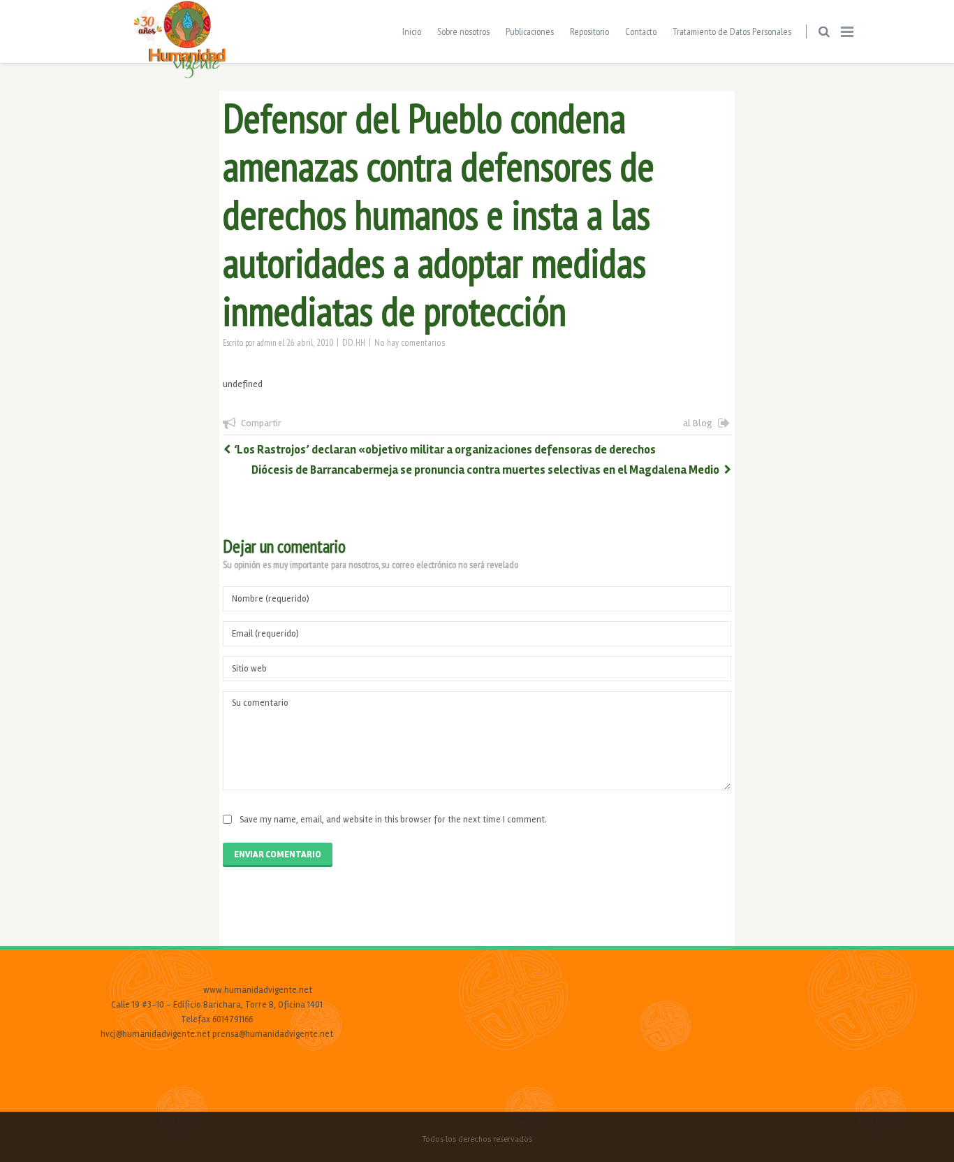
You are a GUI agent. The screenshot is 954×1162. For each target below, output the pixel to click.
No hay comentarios (410, 342)
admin (267, 342)
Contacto (640, 31)
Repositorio (589, 31)
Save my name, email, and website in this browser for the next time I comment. (393, 819)
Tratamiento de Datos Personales (732, 31)
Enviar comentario (277, 854)
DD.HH (353, 342)
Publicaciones (530, 31)
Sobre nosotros (463, 31)
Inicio (411, 31)
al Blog (697, 423)
